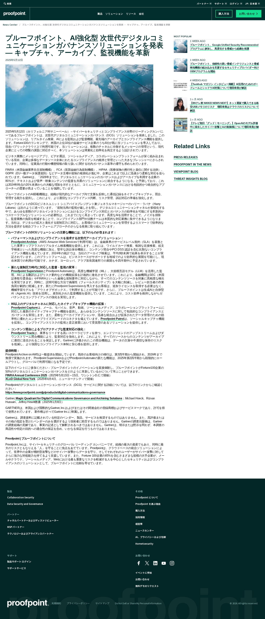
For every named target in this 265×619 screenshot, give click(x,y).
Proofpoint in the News (192, 164)
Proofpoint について (146, 497)
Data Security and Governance (25, 504)
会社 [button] (141, 13)
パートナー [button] (203, 3)
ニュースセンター (144, 530)
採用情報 (140, 517)
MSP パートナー (15, 527)
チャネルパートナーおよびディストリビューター (33, 520)
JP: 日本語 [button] (251, 3)
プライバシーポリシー (78, 603)
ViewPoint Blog (186, 171)
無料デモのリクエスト (147, 586)
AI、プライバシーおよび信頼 (150, 537)
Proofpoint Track (22, 333)
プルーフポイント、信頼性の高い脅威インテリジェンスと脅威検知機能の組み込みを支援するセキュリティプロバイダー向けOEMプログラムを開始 (224, 67)
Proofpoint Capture (24, 307)
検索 (9, 3)
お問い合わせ (142, 579)
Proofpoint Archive (24, 241)
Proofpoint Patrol (112, 318)
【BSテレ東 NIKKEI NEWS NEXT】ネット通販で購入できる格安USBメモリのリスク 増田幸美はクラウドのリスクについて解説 (224, 107)
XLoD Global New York (20, 378)
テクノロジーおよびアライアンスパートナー (30, 533)
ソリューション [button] (114, 13)
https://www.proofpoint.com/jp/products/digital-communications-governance (55, 392)
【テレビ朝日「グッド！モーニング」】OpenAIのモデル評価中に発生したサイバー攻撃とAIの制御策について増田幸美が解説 (224, 127)
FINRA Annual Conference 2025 (26, 375)
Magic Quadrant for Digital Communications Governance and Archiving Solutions (68, 398)
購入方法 (140, 510)
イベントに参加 (143, 572)
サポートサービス (16, 568)
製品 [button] (100, 13)
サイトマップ (102, 603)
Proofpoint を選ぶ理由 (147, 504)
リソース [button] (131, 13)
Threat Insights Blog (190, 178)
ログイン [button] (234, 3)
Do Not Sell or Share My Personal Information (138, 603)
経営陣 (138, 524)
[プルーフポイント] (17, 13)
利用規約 (56, 603)
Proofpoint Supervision (27, 271)
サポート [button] (219, 3)
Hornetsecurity (144, 543)
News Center (10, 24)
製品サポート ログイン (19, 561)
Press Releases (186, 157)
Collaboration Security (20, 497)
